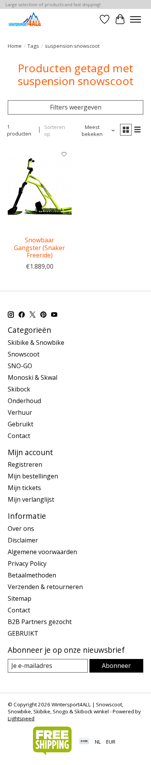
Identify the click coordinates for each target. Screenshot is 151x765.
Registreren (25, 464)
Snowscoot (23, 354)
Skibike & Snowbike (36, 342)
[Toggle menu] (135, 19)
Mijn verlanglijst (31, 499)
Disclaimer (23, 540)
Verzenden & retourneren (45, 586)
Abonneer (116, 665)
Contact (19, 435)
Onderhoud (24, 400)
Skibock (19, 389)
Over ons (21, 528)
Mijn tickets (24, 487)
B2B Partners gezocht (40, 621)
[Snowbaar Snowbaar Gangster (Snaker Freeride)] (40, 189)
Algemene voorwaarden (42, 552)
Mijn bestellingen (33, 476)
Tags (33, 45)
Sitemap (19, 598)
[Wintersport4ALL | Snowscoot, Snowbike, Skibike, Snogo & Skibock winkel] (25, 19)
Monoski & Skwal (32, 377)
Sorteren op (54, 130)
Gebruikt (20, 424)
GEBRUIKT (23, 633)
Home (15, 45)
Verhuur (20, 412)
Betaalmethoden (32, 575)
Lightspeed (21, 718)
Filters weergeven (75, 107)
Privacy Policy (27, 563)
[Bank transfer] (84, 742)
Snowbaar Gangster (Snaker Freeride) (39, 247)
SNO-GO (20, 366)
